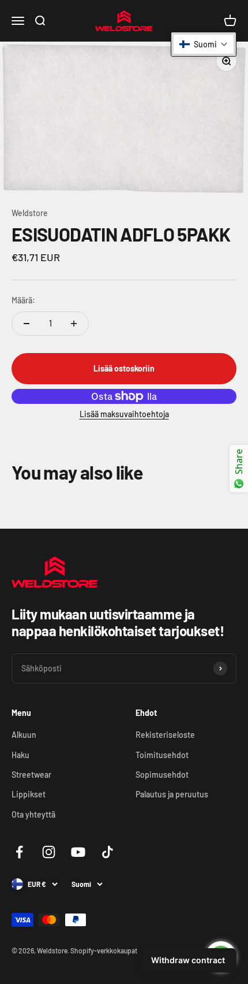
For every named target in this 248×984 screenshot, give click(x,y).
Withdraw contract (188, 960)
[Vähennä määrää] (26, 323)
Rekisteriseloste (165, 735)
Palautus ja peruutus (172, 794)
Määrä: (23, 300)
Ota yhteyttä (33, 814)
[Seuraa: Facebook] (19, 852)
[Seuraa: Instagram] (49, 852)
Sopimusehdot (162, 774)
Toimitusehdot (162, 755)
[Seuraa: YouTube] (78, 852)
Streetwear (31, 774)
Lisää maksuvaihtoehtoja (124, 414)
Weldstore (30, 213)
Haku (20, 755)
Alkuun (24, 735)
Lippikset (29, 794)
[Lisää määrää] (73, 323)
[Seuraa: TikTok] (107, 852)
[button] (203, 44)
